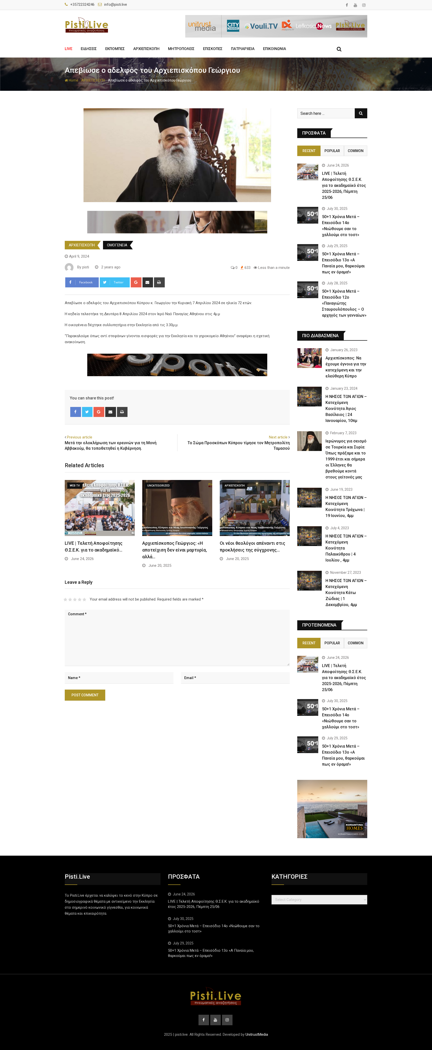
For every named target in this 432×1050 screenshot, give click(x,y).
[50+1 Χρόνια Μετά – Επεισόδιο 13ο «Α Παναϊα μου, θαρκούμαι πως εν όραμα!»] (307, 252)
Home (73, 80)
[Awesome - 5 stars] (84, 599)
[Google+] (136, 282)
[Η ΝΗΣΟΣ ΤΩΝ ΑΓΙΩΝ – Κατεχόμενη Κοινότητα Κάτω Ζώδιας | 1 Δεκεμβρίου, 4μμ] (309, 580)
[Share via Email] (147, 282)
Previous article (79, 437)
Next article (278, 437)
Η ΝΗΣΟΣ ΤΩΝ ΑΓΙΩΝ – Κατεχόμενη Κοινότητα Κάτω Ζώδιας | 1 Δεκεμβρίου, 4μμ (346, 592)
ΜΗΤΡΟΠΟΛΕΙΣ (181, 49)
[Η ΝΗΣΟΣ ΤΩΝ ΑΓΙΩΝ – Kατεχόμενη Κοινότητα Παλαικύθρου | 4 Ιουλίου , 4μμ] (309, 536)
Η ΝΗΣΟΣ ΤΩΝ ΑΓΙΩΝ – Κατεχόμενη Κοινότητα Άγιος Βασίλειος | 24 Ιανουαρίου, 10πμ (346, 408)
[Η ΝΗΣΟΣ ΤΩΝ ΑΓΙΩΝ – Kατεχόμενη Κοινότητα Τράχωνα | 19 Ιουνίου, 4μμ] (309, 497)
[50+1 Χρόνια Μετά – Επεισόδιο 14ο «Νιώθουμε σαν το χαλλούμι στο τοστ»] (307, 215)
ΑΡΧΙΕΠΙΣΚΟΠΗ (146, 49)
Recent (309, 151)
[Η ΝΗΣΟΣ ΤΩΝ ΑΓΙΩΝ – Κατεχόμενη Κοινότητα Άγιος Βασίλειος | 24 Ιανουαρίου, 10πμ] (309, 396)
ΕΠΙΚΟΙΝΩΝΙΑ (274, 49)
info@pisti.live (115, 4)
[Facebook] (75, 412)
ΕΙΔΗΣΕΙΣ (89, 49)
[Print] (159, 282)
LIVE (68, 49)
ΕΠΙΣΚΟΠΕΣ (212, 49)
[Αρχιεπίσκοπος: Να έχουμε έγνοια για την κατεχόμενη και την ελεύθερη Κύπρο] (309, 358)
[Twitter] (87, 412)
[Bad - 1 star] (65, 599)
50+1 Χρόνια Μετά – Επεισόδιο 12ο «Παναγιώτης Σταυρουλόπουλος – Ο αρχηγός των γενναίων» (344, 303)
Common (356, 151)
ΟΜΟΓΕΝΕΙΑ (117, 245)
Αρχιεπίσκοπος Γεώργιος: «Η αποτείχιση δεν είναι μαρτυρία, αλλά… (174, 550)
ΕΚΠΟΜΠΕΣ (115, 49)
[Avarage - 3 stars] (74, 599)
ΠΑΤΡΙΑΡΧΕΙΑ (242, 49)
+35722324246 (82, 4)
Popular (332, 151)
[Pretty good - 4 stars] (79, 599)
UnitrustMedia (257, 1034)
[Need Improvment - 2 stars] (70, 599)
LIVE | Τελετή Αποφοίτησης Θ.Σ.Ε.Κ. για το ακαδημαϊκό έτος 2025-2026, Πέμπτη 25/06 (344, 185)
